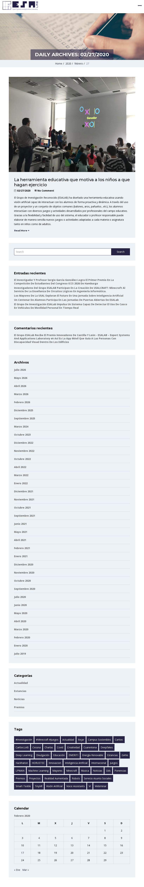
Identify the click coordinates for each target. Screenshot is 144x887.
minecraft (71, 770)
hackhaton (22, 763)
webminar (100, 786)
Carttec (119, 739)
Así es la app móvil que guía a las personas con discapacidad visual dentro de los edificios (65, 340)
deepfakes (107, 747)
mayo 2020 (20, 613)
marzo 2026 (21, 394)
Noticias (19, 699)
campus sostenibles (99, 739)
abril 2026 (20, 386)
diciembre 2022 (23, 442)
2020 (68, 63)
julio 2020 (20, 597)
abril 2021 (20, 540)
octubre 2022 (22, 459)
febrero (78, 63)
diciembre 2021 (23, 491)
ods (108, 770)
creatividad (73, 747)
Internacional (98, 763)
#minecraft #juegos (47, 739)
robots (76, 778)
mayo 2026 (20, 378)
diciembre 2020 (23, 564)
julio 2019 (20, 653)
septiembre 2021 (24, 515)
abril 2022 (20, 467)
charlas (49, 747)
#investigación (24, 739)
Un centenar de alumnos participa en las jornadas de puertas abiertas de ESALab (66, 299)
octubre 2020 (22, 580)
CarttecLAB (22, 747)
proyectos (35, 778)
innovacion (55, 763)
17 (22, 852)
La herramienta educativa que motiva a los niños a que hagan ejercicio (72, 182)
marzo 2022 (21, 475)
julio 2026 (20, 369)
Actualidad (21, 683)
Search (121, 251)
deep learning (24, 755)
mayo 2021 (20, 532)
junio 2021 (20, 523)
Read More (20, 230)
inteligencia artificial (76, 763)
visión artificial (54, 786)
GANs (125, 755)
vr (90, 786)
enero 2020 (21, 645)
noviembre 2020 (24, 572)
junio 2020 (20, 605)
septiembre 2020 (24, 588)
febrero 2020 (22, 637)
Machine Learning (38, 770)
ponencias (120, 770)
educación (59, 755)
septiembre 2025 (24, 418)
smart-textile (23, 786)
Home (58, 63)
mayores (57, 770)
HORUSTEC (38, 763)
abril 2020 (20, 621)
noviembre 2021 (24, 499)
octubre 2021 (22, 507)
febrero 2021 (22, 548)
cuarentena (90, 747)
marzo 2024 (21, 426)
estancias (20, 691)
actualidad (68, 739)
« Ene (17, 869)
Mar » (25, 869)
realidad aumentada (56, 778)
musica (85, 770)
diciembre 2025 (23, 410)
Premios (19, 707)
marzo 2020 (21, 629)
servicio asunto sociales (98, 778)
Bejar (81, 739)
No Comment (45, 190)
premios (20, 778)
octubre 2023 (22, 434)
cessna (36, 747)
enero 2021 (21, 556)
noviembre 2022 (24, 450)
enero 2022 (21, 483)
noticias (97, 770)
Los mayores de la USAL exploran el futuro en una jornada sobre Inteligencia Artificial (68, 295)
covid (60, 747)
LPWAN (20, 770)
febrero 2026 (22, 402)
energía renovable (92, 755)
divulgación (42, 755)
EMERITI (73, 755)
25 (39, 860)
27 (72, 860)
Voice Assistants (75, 786)
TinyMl (38, 786)
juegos (114, 763)
